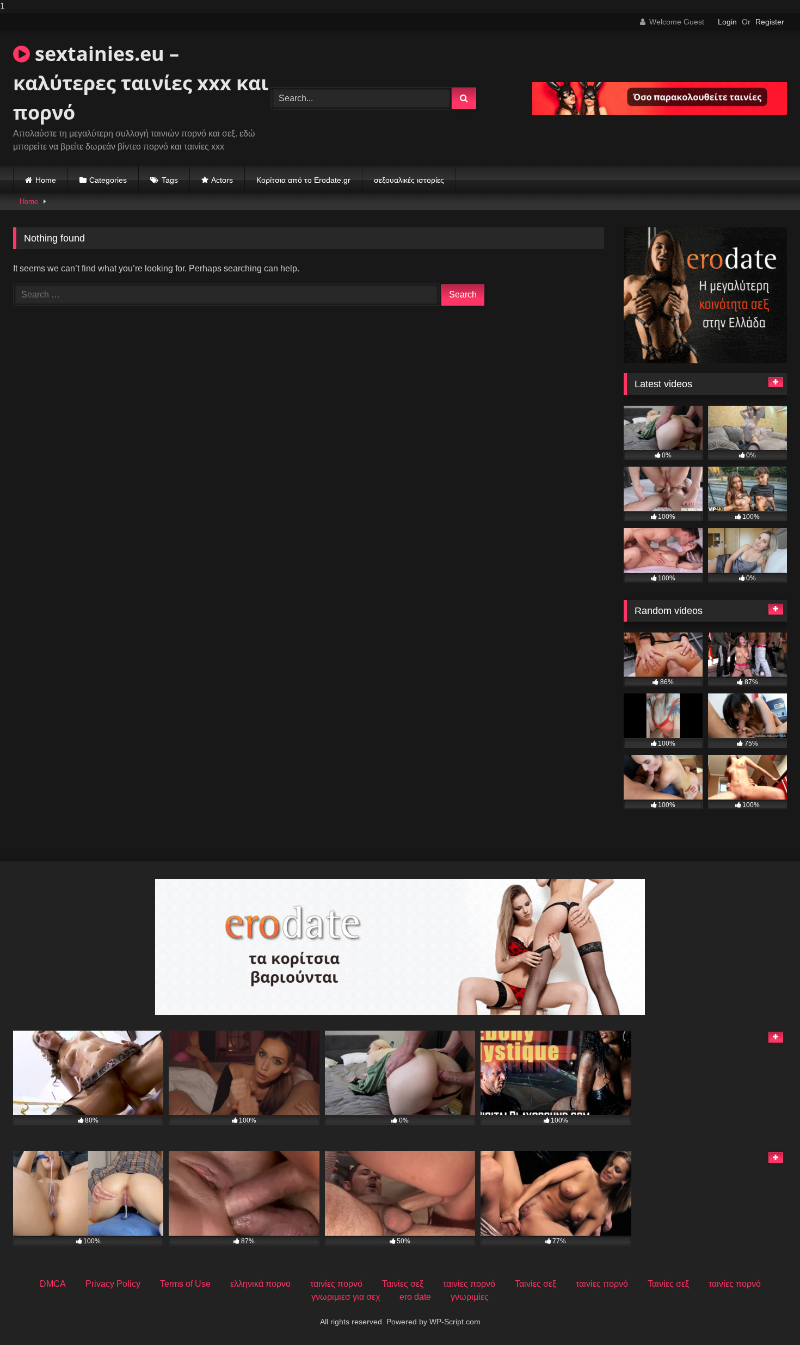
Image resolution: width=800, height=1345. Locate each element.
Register (769, 21)
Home (45, 180)
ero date (415, 1296)
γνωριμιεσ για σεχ (345, 1296)
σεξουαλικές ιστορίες (409, 180)
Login (727, 21)
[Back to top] (766, 1314)
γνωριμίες (470, 1296)
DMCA (53, 1283)
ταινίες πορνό (336, 1283)
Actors (222, 180)
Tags (170, 180)
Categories (108, 180)
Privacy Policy (112, 1283)
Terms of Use (185, 1283)
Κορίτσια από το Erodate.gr (303, 180)
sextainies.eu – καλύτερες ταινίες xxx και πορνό (141, 83)
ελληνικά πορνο (260, 1283)
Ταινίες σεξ (402, 1283)
